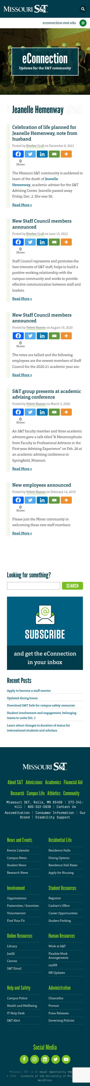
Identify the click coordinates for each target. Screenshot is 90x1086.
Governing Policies (61, 1020)
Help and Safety (18, 987)
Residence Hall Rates (63, 865)
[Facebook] (18, 154)
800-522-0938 (39, 807)
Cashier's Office (59, 906)
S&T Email (14, 968)
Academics (53, 782)
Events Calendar (18, 850)
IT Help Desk (16, 1013)
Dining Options (59, 858)
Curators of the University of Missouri (50, 1076)
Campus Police (17, 998)
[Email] (54, 154)
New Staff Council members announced (42, 224)
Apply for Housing (61, 873)
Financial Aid (73, 782)
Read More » (22, 205)
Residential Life (60, 840)
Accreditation (17, 813)
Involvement (16, 888)
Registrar (54, 898)
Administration (59, 987)
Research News (17, 873)
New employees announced (41, 485)
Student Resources (62, 888)
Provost (53, 1006)
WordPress (45, 1080)
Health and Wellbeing (22, 1006)
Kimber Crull (35, 146)
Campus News (17, 858)
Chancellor (56, 998)
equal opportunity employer (60, 1071)
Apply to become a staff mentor (29, 691)
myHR (52, 965)
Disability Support (53, 817)
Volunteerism (16, 913)
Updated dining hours (22, 698)
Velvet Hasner (36, 328)
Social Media (45, 1047)
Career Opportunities (63, 913)
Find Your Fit (16, 921)
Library (12, 946)
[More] (66, 154)
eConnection (45, 58)
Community (71, 793)
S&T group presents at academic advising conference (46, 394)
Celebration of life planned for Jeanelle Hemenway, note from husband (44, 133)
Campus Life (36, 793)
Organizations (16, 898)
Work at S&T (57, 946)
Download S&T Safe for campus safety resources (41, 705)
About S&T (15, 782)
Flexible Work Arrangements (58, 956)
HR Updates (56, 973)
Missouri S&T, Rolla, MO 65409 (34, 802)
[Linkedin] (42, 154)
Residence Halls (59, 850)
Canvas (12, 961)
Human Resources (61, 935)
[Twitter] (30, 154)
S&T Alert (13, 1020)
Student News (16, 865)
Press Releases (58, 1013)
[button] (83, 9)
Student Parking (59, 921)
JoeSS (11, 954)
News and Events (19, 840)
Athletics (53, 793)
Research (17, 793)
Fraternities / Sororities (23, 906)
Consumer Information (55, 813)
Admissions (34, 782)
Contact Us (66, 807)
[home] (35, 9)
